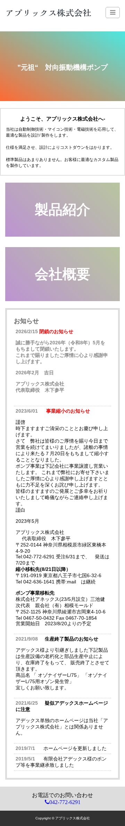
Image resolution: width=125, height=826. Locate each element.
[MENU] (113, 12)
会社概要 (62, 274)
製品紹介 (62, 209)
